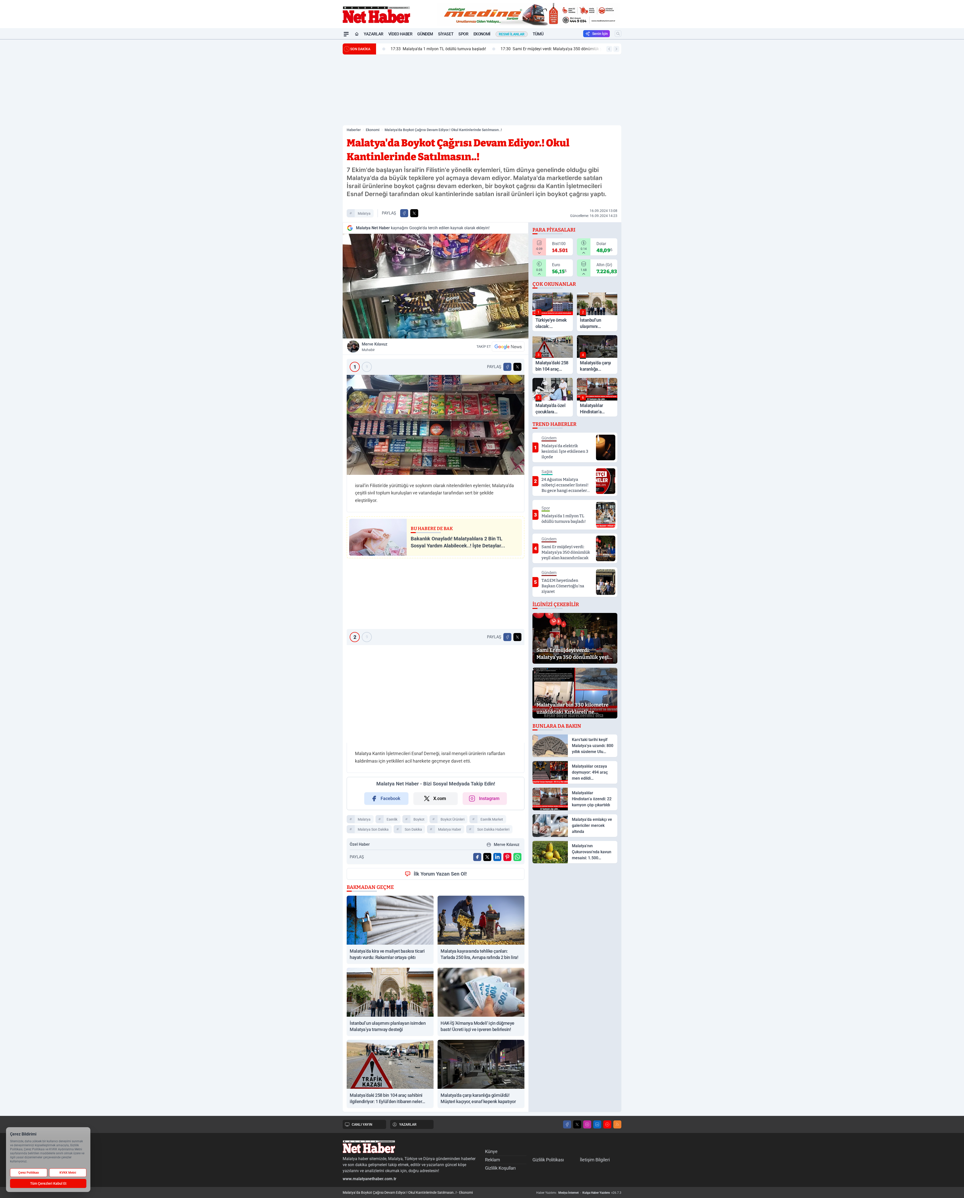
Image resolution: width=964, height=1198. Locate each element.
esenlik (392, 819)
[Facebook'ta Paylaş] (404, 213)
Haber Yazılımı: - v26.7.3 (578, 1192)
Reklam (492, 1159)
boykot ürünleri (452, 819)
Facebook (390, 798)
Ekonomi (482, 34)
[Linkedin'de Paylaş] (497, 857)
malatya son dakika (373, 829)
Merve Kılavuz (374, 347)
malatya (364, 213)
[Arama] (618, 33)
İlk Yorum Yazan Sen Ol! (440, 874)
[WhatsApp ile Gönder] (517, 857)
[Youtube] (607, 1124)
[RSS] (617, 1124)
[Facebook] (567, 1124)
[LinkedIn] (597, 1124)
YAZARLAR (407, 1124)
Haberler (354, 130)
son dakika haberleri (493, 829)
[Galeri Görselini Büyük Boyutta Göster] (435, 425)
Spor (463, 34)
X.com (439, 798)
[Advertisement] (319, 114)
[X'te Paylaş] (414, 213)
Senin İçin (600, 34)
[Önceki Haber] (609, 49)
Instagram (489, 798)
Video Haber (400, 34)
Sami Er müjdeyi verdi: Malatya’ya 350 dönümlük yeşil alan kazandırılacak (561, 48)
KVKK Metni (67, 1172)
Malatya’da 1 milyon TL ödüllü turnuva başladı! (427, 48)
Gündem (425, 34)
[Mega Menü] (346, 34)
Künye (491, 1151)
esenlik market (491, 819)
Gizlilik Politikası (548, 1159)
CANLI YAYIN (362, 1124)
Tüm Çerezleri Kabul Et (48, 1183)
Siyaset (445, 34)
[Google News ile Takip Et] (508, 346)
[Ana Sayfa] (357, 34)
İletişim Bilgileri (595, 1159)
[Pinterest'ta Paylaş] (507, 857)
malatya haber (449, 829)
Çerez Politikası (28, 1172)
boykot (419, 819)
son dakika (413, 829)
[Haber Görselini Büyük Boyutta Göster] (435, 286)
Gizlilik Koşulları (500, 1168)
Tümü (538, 34)
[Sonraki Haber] (616, 49)
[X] (577, 1124)
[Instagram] (587, 1124)
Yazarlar (373, 34)
